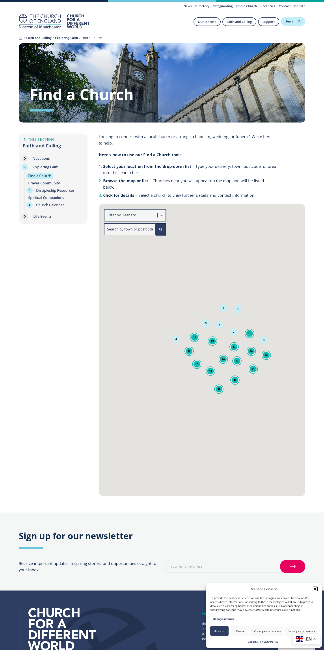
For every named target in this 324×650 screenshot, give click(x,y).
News (188, 6)
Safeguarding (223, 6)
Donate (299, 6)
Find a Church (246, 6)
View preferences (267, 631)
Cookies (253, 642)
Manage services (223, 619)
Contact (285, 6)
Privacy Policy (269, 642)
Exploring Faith (66, 38)
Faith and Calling (239, 22)
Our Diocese (207, 22)
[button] (315, 589)
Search (290, 21)
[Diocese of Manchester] (54, 21)
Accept (219, 631)
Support (269, 22)
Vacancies (268, 6)
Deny (240, 631)
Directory (202, 6)
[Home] (21, 38)
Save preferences (301, 631)
